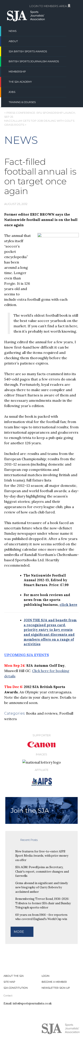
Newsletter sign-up (56, 987)
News (12, 31)
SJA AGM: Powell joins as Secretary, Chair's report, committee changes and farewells (42, 871)
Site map (9, 981)
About (13, 41)
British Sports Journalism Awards (34, 61)
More (19, 932)
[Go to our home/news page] (26, 20)
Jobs (12, 92)
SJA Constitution (16, 987)
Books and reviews (42, 713)
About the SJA (14, 975)
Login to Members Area (48, 6)
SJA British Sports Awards (28, 51)
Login (45, 975)
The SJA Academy (20, 81)
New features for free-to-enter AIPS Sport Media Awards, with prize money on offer (41, 856)
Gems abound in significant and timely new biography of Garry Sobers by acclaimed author (41, 887)
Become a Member (54, 981)
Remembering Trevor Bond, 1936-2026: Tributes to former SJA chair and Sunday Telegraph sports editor (43, 903)
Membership (17, 71)
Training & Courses (22, 102)
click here (68, 605)
